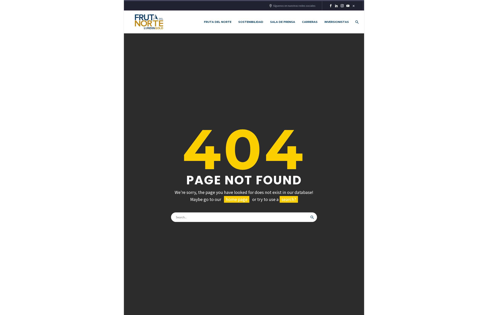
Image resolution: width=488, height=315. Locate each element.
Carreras (310, 22)
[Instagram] (342, 5)
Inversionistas (336, 22)
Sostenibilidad (250, 22)
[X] (353, 5)
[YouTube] (348, 5)
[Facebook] (331, 5)
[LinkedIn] (336, 5)
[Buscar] (312, 217)
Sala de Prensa (282, 22)
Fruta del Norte (217, 22)
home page (236, 199)
